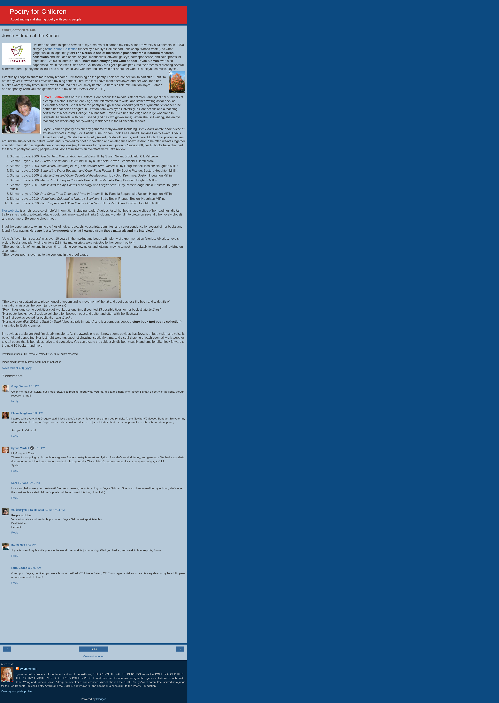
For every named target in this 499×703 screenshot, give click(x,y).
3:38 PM (38, 413)
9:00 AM (36, 567)
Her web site (10, 210)
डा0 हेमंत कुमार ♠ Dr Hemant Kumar (32, 509)
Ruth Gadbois (20, 567)
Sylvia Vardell (20, 448)
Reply (14, 401)
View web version (93, 656)
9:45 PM (35, 482)
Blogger (101, 698)
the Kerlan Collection (62, 49)
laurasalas (18, 544)
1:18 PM (34, 386)
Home (93, 649)
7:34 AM (60, 509)
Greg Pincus (19, 386)
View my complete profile (16, 691)
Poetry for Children (34, 11)
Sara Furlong (19, 482)
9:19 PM (40, 448)
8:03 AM (31, 544)
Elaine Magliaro (21, 413)
